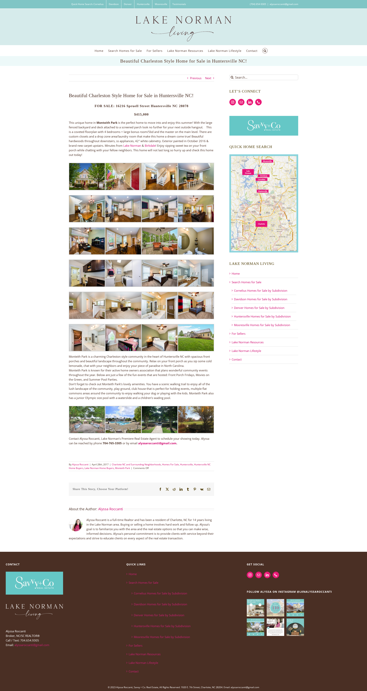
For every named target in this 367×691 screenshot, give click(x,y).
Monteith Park (122, 468)
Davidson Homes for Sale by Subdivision (260, 299)
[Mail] (241, 102)
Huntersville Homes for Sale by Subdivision (262, 316)
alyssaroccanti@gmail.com (284, 4)
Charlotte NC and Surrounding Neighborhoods (136, 464)
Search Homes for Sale (246, 282)
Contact (237, 359)
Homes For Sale (170, 464)
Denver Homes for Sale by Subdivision (259, 308)
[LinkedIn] (250, 102)
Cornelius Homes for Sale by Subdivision (260, 290)
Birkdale (150, 145)
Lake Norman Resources (248, 342)
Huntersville (186, 464)
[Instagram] (232, 102)
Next (208, 78)
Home (236, 273)
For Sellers (238, 333)
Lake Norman (132, 145)
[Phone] (258, 102)
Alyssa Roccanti (80, 464)
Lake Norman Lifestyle (246, 351)
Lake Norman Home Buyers (99, 468)
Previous (195, 78)
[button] (265, 50)
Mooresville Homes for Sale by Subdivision (262, 325)
